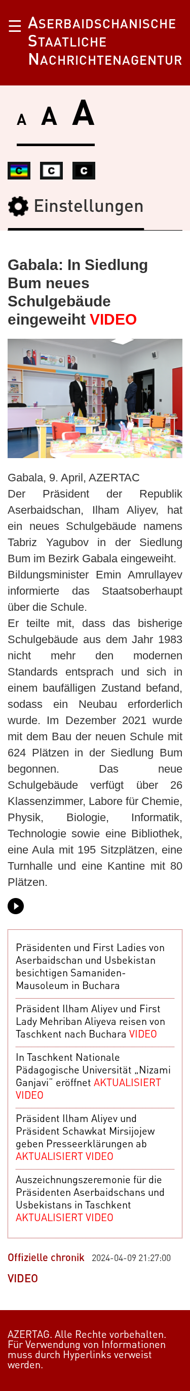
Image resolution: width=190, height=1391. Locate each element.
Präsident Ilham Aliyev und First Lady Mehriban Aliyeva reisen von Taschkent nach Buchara (90, 1022)
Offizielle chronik (46, 1258)
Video (23, 1279)
